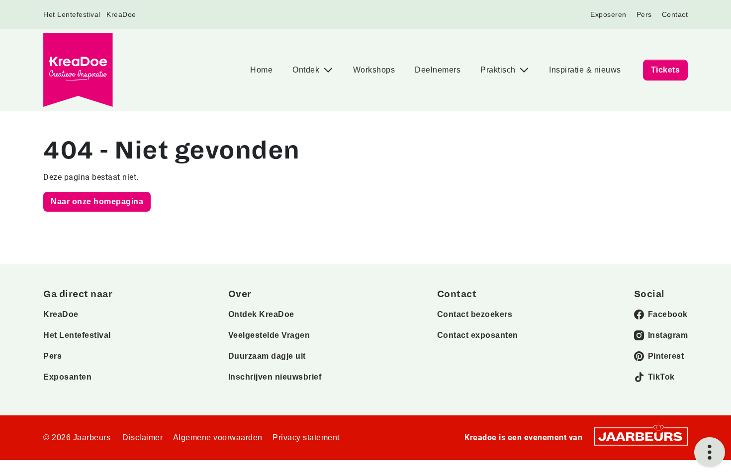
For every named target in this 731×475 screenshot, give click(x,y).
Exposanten (67, 377)
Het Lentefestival (71, 14)
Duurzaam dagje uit (267, 356)
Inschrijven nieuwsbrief (275, 377)
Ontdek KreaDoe (261, 314)
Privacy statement (306, 437)
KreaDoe (121, 14)
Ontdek (307, 70)
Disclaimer (142, 437)
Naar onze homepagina (97, 201)
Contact (675, 14)
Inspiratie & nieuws (585, 70)
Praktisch (499, 70)
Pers (644, 14)
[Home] (78, 70)
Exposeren (608, 14)
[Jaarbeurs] (641, 436)
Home (261, 70)
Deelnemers (437, 70)
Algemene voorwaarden (218, 437)
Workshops (374, 70)
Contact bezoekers (475, 314)
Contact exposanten (477, 335)
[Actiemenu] (709, 452)
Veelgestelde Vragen (269, 335)
